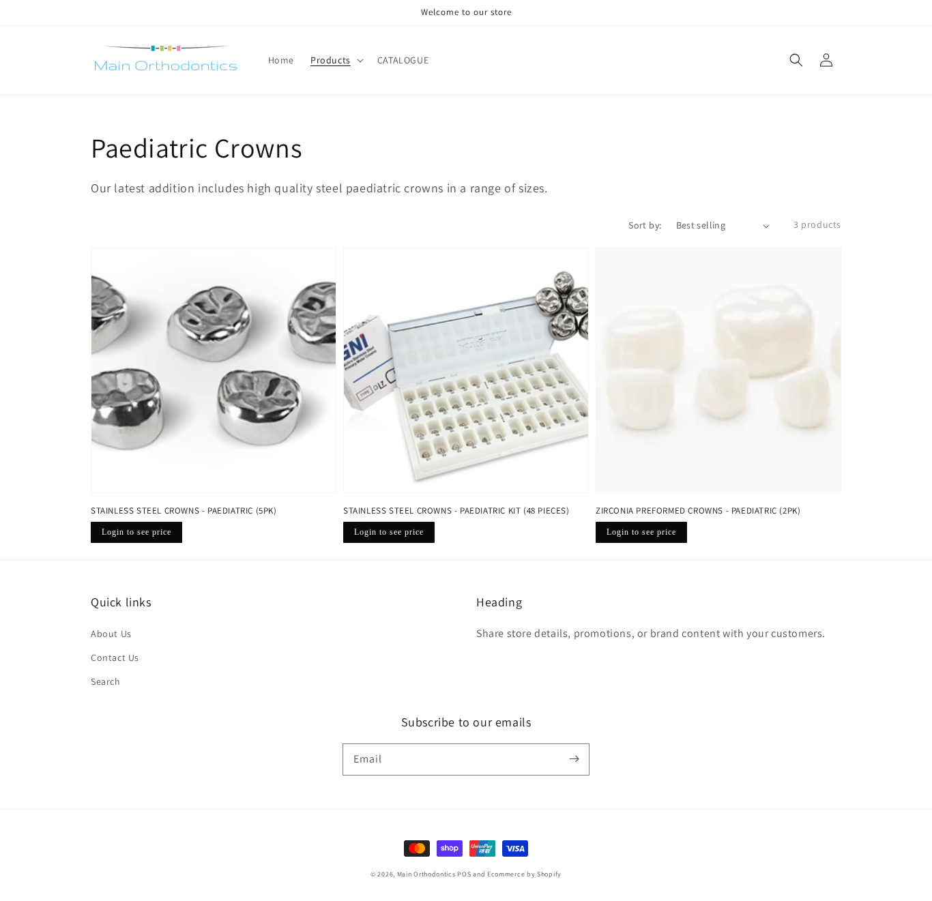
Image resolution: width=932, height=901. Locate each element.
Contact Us (115, 657)
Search (106, 681)
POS (464, 874)
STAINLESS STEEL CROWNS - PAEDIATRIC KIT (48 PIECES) (456, 510)
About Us (111, 633)
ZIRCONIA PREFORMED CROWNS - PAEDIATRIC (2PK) (698, 510)
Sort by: (644, 225)
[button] (796, 60)
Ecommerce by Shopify (524, 874)
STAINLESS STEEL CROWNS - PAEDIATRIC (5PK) (184, 510)
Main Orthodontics (426, 874)
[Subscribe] (574, 759)
